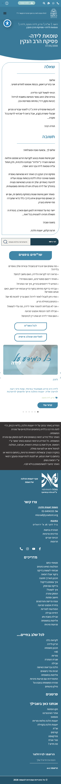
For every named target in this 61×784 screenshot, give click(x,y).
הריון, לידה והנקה (34, 24)
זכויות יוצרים (52, 537)
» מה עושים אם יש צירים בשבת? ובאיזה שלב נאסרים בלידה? (33, 267)
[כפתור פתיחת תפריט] (5, 13)
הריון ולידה (52, 644)
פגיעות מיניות (51, 624)
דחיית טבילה (51, 613)
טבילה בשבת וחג (50, 616)
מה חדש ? (53, 744)
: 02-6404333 (48, 511)
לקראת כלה (52, 640)
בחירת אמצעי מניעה (48, 605)
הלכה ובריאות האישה (47, 667)
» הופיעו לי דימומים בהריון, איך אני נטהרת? (37, 284)
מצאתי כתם (52, 562)
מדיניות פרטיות (50, 533)
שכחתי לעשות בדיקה (47, 570)
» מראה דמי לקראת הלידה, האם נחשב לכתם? (36, 274)
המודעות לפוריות (49, 609)
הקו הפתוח (52, 709)
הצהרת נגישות (51, 530)
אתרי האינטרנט (50, 713)
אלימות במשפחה (49, 620)
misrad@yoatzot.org (46, 515)
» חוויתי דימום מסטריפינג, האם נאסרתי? (39, 279)
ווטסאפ (54, 717)
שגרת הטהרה (51, 659)
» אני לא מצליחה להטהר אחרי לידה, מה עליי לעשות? (33, 306)
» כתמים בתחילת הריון (48, 301)
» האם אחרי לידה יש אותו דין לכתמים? (40, 316)
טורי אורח (53, 740)
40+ (56, 651)
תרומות (54, 541)
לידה (22, 24)
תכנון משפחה (51, 648)
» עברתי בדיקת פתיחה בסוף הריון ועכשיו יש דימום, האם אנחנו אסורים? (31, 290)
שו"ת (47, 24)
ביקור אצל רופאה (49, 574)
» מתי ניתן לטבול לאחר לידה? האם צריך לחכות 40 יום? (32, 296)
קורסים (54, 732)
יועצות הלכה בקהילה (47, 724)
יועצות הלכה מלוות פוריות (45, 720)
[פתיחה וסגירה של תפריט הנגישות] (7, 23)
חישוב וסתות (52, 597)
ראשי (55, 24)
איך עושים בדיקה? (49, 582)
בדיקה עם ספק (50, 586)
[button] (37, 411)
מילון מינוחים (51, 686)
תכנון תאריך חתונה (48, 578)
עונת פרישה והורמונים (47, 601)
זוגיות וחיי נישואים (49, 671)
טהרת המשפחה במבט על (45, 682)
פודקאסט (53, 736)
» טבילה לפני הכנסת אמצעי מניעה (42, 311)
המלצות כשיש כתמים (47, 566)
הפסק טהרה (52, 593)
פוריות (55, 655)
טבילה (55, 663)
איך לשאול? (52, 589)
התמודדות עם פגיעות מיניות (44, 678)
